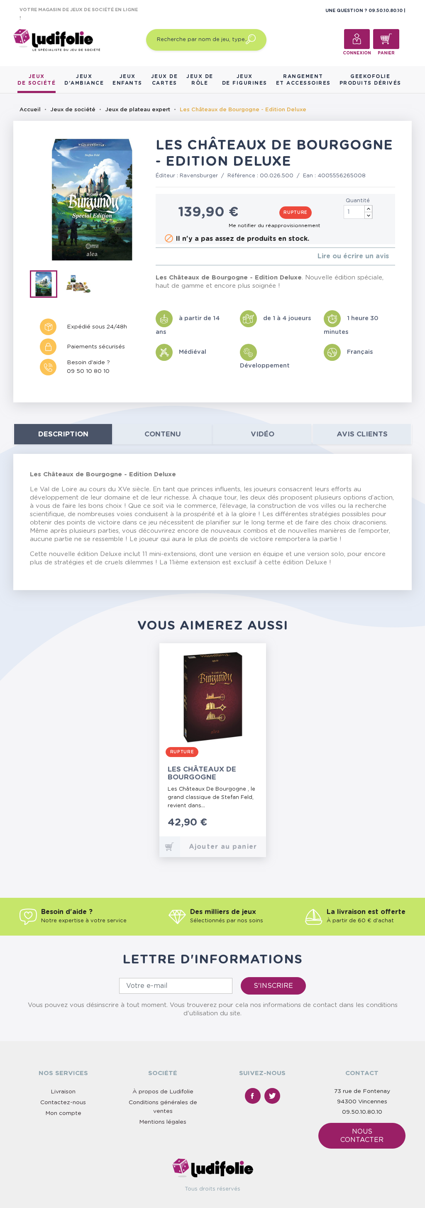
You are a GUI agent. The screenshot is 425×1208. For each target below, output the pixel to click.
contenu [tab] (162, 434)
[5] (184, 256)
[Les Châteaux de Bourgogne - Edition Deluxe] (47, 285)
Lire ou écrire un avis (353, 256)
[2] (164, 256)
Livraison (63, 1092)
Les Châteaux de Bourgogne (202, 773)
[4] (178, 256)
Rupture (295, 213)
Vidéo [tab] (262, 434)
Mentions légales (162, 1122)
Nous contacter (361, 1135)
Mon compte (63, 1113)
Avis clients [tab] (362, 434)
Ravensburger (199, 176)
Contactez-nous (63, 1102)
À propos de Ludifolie (162, 1092)
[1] (158, 256)
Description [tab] (63, 434)
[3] (171, 256)
